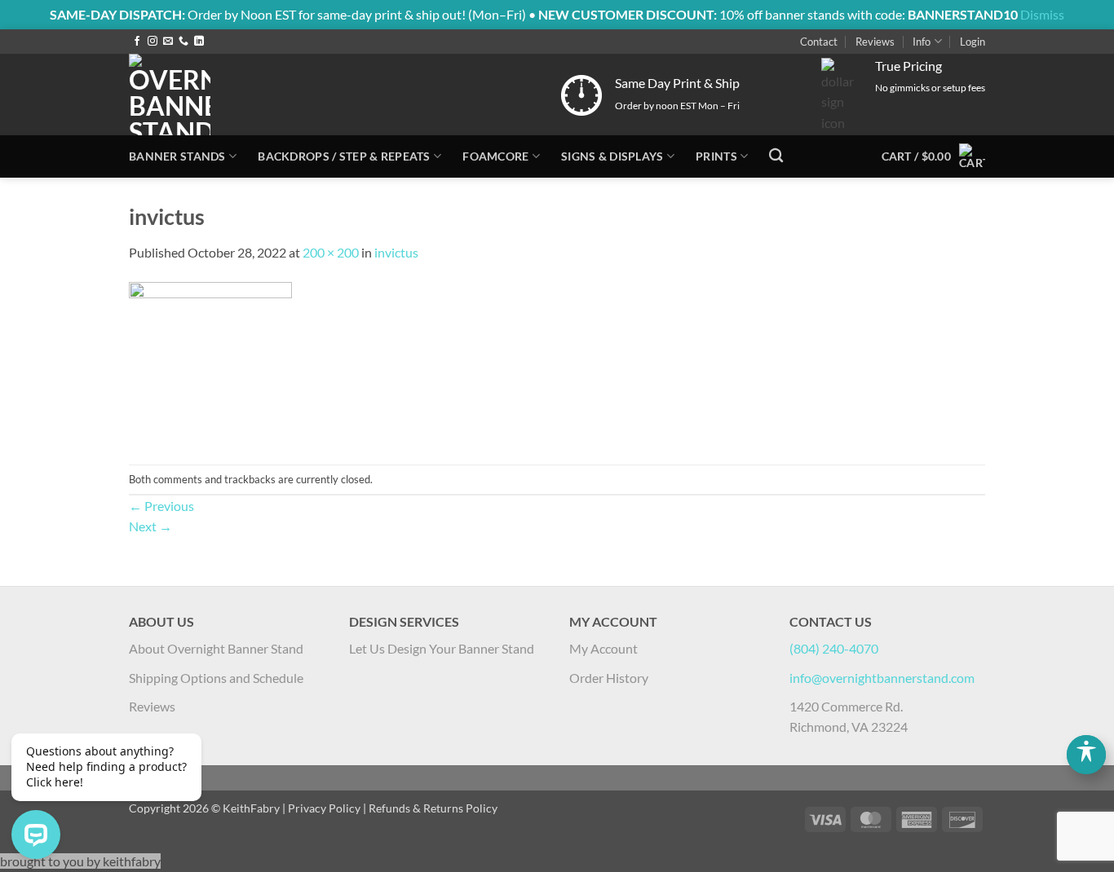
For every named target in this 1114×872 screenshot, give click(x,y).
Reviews (875, 41)
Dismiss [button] (1042, 14)
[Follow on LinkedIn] (199, 41)
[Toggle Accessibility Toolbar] (1086, 754)
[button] (972, 41)
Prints (716, 156)
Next (150, 526)
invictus (396, 252)
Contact (819, 41)
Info (922, 41)
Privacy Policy (324, 808)
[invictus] (210, 361)
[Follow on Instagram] (152, 41)
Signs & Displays (612, 156)
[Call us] (183, 41)
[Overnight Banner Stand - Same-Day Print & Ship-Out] (284, 94)
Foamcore (495, 156)
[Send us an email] (168, 41)
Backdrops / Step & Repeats (344, 156)
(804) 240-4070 (833, 648)
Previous (161, 505)
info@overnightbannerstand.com (882, 677)
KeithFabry (251, 808)
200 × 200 (331, 252)
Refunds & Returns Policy (433, 808)
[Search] (776, 156)
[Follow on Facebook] (137, 41)
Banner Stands (177, 156)
